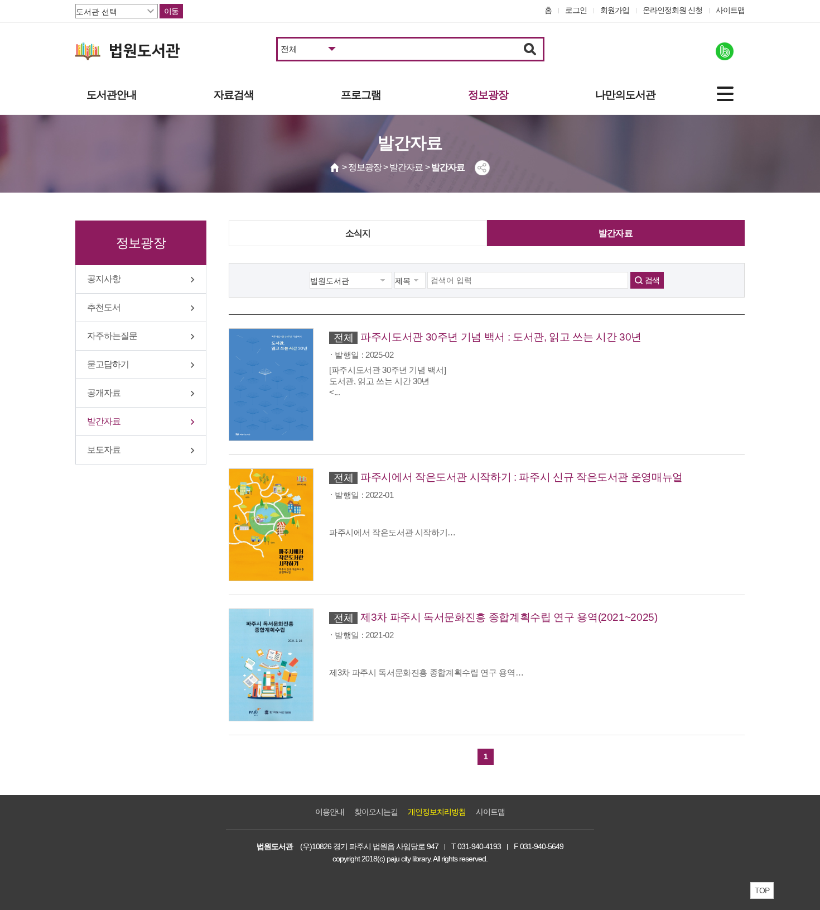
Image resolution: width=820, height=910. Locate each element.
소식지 (358, 233)
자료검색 (234, 94)
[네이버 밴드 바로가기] (725, 51)
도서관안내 (111, 94)
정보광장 (488, 94)
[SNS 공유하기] (482, 167)
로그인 (576, 10)
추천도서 (103, 307)
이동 (171, 11)
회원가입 (614, 10)
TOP (762, 890)
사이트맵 (730, 10)
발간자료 (103, 421)
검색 (652, 280)
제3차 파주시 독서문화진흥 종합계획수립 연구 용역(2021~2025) (509, 617)
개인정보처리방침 (437, 811)
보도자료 (103, 449)
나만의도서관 (625, 94)
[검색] (530, 49)
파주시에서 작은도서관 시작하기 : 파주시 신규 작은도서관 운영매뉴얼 (521, 477)
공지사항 (103, 279)
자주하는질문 (112, 336)
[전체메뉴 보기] (725, 94)
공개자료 (103, 392)
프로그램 (361, 94)
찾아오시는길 (376, 811)
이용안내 (329, 811)
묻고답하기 (108, 364)
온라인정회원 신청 (672, 10)
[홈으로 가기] (335, 167)
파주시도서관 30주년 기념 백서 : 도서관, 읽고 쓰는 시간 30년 (500, 337)
